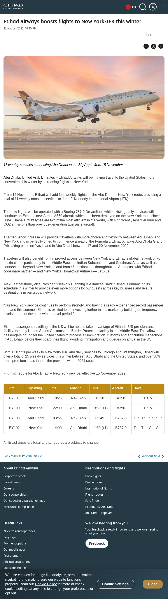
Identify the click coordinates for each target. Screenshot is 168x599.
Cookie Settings (115, 584)
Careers (9, 488)
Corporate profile (15, 476)
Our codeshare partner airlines (24, 500)
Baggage (10, 537)
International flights (98, 488)
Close (153, 584)
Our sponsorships (15, 494)
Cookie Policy (46, 584)
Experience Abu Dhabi (100, 507)
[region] (84, 584)
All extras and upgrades (19, 531)
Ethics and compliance (19, 507)
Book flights (93, 476)
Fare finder (92, 500)
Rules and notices (15, 568)
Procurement (12, 555)
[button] (131, 7)
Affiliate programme (17, 562)
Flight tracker (94, 494)
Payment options (15, 543)
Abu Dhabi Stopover (98, 513)
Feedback (97, 543)
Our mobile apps (15, 549)
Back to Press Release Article (23, 456)
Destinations (93, 482)
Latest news (12, 482)
